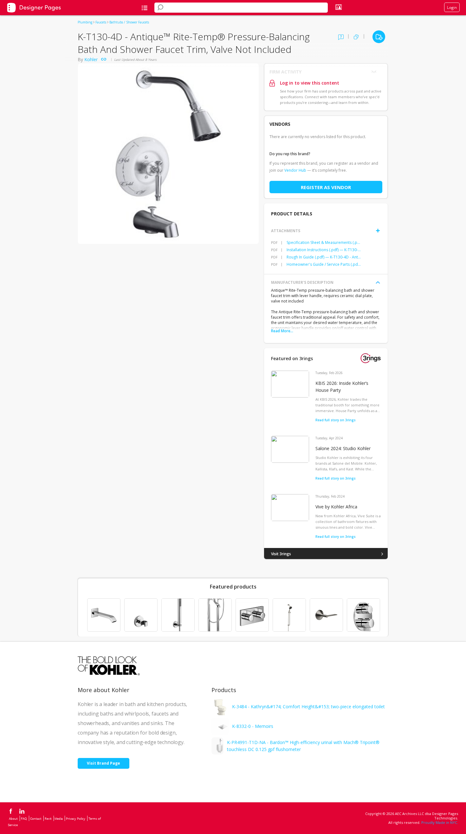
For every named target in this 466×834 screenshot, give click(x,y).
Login (452, 7)
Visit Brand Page (103, 763)
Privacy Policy (75, 818)
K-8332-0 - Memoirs (252, 726)
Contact (36, 818)
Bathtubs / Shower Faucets (129, 22)
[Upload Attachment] (378, 230)
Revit (48, 818)
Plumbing (85, 22)
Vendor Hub (295, 170)
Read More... (282, 331)
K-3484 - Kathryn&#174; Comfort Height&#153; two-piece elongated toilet (308, 706)
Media (59, 818)
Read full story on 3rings (335, 420)
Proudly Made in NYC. (439, 822)
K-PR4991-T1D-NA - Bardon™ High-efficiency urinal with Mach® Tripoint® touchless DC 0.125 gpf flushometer (303, 745)
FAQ (24, 818)
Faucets (100, 22)
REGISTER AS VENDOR (326, 187)
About (13, 818)
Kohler (91, 59)
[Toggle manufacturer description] (378, 282)
